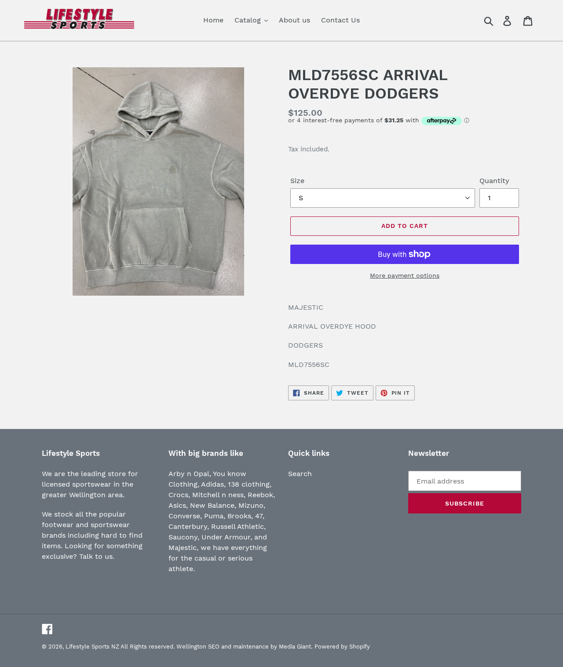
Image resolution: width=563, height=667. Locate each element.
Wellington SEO (197, 646)
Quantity (494, 180)
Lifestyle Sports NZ (92, 646)
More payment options (404, 275)
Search (300, 473)
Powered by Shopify (342, 646)
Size (297, 180)
